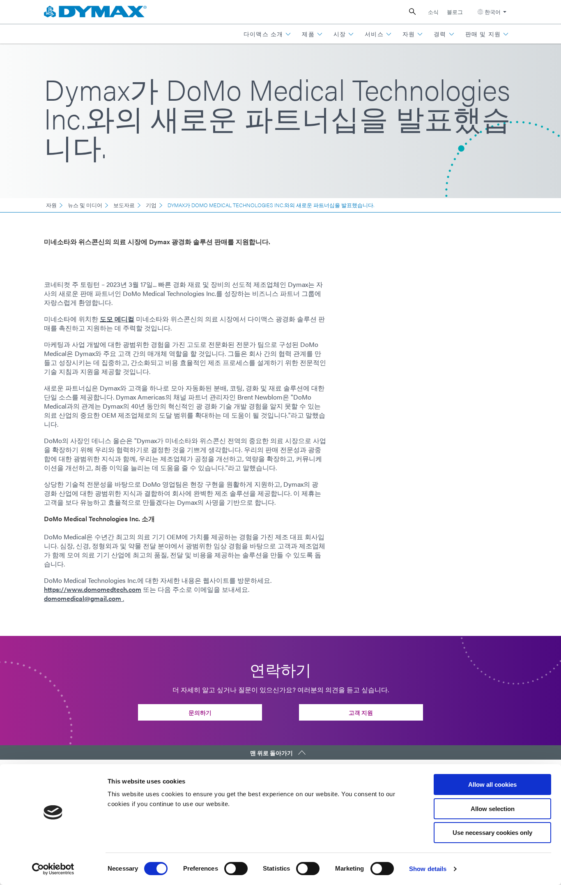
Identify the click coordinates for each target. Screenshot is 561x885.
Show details (427, 868)
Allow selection (493, 808)
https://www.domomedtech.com (92, 589)
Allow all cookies (492, 784)
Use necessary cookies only (492, 832)
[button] (267, 34)
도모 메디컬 (117, 318)
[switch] (236, 868)
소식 (433, 12)
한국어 (493, 12)
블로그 (455, 12)
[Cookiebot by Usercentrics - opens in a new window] (53, 869)
